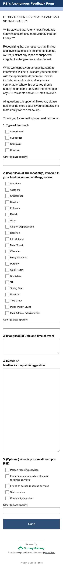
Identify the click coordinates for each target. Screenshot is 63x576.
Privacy (23, 562)
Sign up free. (49, 552)
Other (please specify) (15, 156)
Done (31, 523)
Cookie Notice (36, 562)
